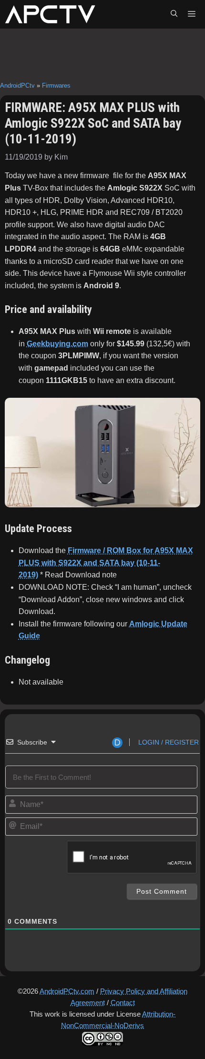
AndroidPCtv (17, 85)
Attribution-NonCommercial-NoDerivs (118, 1019)
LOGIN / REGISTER (167, 742)
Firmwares (56, 85)
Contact (123, 1002)
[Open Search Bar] (174, 14)
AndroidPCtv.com (67, 991)
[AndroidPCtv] (50, 14)
